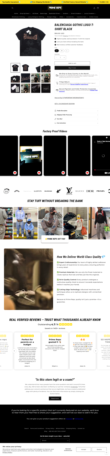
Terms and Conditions (37, 428)
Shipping (65, 35)
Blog (45, 431)
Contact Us (81, 428)
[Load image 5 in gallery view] (15, 78)
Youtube (69, 419)
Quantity (57, 54)
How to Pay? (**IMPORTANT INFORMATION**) (69, 97)
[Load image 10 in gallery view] (25, 88)
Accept (83, 449)
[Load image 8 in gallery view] (46, 78)
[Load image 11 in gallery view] (35, 88)
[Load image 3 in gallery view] (35, 68)
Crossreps (74, 387)
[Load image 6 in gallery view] (25, 78)
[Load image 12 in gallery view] (46, 88)
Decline (99, 449)
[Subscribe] (67, 441)
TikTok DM (79, 419)
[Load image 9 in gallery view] (15, 88)
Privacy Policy (7, 452)
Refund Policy (60, 428)
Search (26, 428)
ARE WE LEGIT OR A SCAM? (57, 431)
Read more (55, 398)
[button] (12, 8)
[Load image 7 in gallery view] (35, 78)
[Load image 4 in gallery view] (46, 68)
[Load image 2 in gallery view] (25, 68)
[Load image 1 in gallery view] (15, 68)
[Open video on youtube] (15, 173)
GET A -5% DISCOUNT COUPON (65, 103)
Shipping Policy (71, 428)
